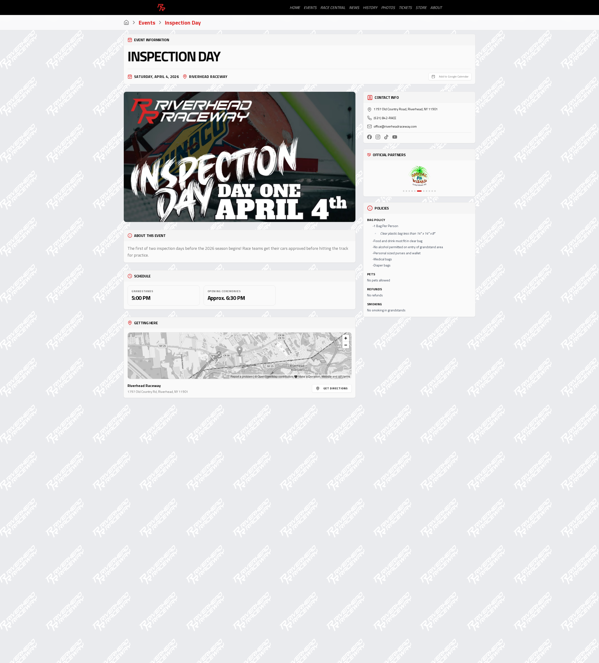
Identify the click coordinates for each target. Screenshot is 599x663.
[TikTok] (386, 137)
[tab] (403, 191)
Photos (388, 7)
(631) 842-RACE (385, 118)
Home (295, 7)
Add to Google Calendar (453, 76)
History (370, 7)
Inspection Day (183, 22)
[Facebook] (369, 137)
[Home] (126, 22)
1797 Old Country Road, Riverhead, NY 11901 (406, 109)
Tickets (405, 7)
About (436, 7)
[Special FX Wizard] (419, 176)
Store (421, 7)
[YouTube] (394, 137)
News (354, 7)
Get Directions (335, 388)
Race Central (332, 7)
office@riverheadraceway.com (395, 126)
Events (310, 7)
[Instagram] (378, 137)
